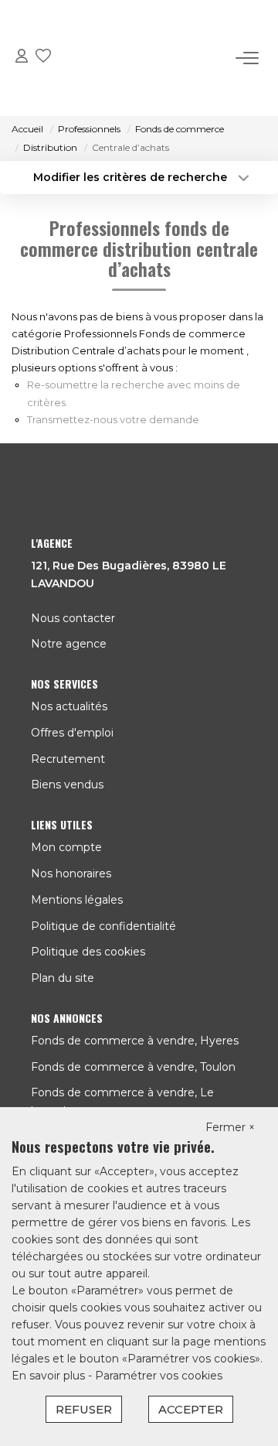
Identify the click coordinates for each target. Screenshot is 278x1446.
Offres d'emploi (72, 733)
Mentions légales (77, 900)
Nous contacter (73, 618)
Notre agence (69, 644)
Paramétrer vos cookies (158, 1376)
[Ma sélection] (43, 58)
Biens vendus (67, 784)
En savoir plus (50, 1376)
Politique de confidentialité (103, 926)
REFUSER (84, 1409)
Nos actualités (69, 706)
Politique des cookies (88, 952)
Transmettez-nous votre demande (113, 419)
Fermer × (230, 1127)
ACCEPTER (190, 1409)
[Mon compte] (21, 58)
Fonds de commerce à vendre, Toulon (133, 1067)
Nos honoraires (71, 873)
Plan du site (62, 978)
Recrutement (68, 759)
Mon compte (66, 847)
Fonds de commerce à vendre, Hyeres (135, 1041)
